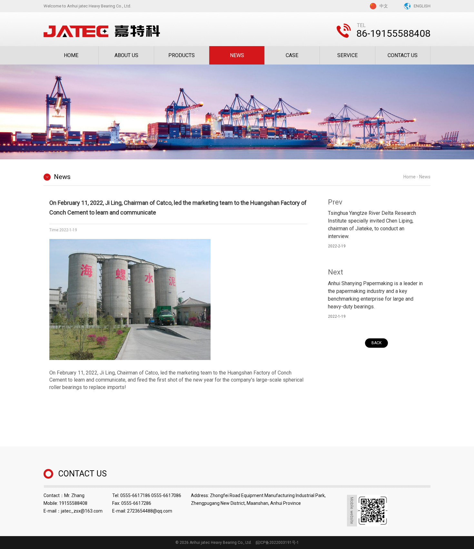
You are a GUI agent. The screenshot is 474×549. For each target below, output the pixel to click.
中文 (384, 6)
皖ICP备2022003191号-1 (277, 542)
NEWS (237, 55)
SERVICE (347, 55)
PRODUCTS (181, 55)
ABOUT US (126, 55)
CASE (292, 55)
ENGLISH (422, 6)
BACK (376, 343)
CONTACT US (403, 55)
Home (409, 176)
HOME (71, 55)
